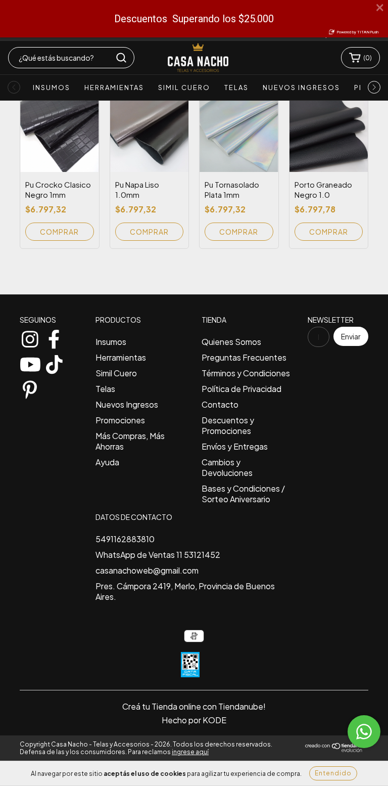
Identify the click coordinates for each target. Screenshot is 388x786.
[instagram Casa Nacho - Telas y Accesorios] (30, 337)
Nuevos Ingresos (301, 87)
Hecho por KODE (194, 720)
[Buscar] (121, 58)
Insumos (51, 87)
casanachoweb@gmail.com (147, 570)
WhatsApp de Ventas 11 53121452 (157, 554)
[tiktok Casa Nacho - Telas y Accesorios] (54, 362)
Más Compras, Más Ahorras (130, 441)
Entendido (333, 773)
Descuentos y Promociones (228, 425)
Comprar (149, 231)
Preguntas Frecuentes (244, 357)
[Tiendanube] (336, 750)
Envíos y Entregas (235, 446)
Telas (236, 87)
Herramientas (114, 87)
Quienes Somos (231, 341)
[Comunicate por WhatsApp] (364, 731)
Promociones (120, 420)
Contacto (220, 404)
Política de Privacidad (241, 388)
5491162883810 (125, 539)
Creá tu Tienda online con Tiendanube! (194, 706)
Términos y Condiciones (246, 373)
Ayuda (107, 462)
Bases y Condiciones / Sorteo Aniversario (243, 493)
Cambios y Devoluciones (227, 467)
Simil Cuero (184, 87)
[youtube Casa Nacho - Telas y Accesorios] (30, 362)
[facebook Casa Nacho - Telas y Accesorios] (54, 337)
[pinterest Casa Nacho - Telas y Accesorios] (30, 387)
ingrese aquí (190, 752)
